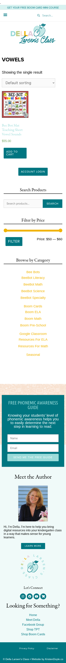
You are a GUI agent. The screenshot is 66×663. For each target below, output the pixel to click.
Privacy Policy (26, 648)
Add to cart (12, 153)
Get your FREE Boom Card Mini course (33, 7)
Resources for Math (33, 346)
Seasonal (33, 355)
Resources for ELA (33, 339)
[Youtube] (36, 596)
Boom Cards (33, 306)
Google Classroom (33, 334)
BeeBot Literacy (33, 278)
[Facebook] (30, 596)
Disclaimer (52, 648)
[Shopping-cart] (43, 596)
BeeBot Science (33, 291)
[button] (5, 14)
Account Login (33, 171)
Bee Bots (33, 272)
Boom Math (33, 318)
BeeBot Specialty (33, 298)
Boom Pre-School (33, 325)
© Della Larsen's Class (16, 659)
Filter (14, 241)
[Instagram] (23, 596)
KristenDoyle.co (54, 659)
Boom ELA (33, 312)
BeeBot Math (33, 284)
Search (52, 203)
